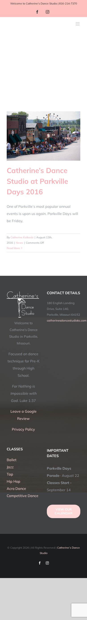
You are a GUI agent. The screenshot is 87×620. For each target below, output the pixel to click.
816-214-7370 (68, 3)
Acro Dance (16, 488)
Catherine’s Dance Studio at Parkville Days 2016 (37, 181)
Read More (13, 248)
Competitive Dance (22, 495)
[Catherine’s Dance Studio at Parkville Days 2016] (43, 136)
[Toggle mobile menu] (78, 24)
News (19, 242)
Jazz (10, 467)
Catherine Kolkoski (21, 237)
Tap (10, 474)
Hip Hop (13, 481)
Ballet (12, 460)
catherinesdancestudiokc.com (66, 320)
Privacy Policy (23, 429)
